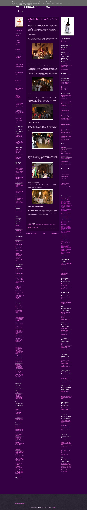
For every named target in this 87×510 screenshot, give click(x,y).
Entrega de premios (65, 365)
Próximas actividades (65, 156)
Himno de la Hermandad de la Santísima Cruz (18, 174)
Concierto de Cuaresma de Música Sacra (19, 185)
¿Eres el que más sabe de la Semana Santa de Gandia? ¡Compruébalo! (66, 102)
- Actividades (17, 70)
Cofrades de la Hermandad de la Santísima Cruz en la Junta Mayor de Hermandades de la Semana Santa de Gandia (19, 350)
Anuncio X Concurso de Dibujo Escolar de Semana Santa (66, 421)
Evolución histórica (18, 268)
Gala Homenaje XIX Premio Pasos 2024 (19, 279)
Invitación (17, 225)
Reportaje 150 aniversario (18, 158)
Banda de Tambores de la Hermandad (19, 180)
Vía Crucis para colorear (65, 124)
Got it (73, 3)
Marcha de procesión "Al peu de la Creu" (19, 172)
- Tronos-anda (18, 47)
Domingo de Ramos (48, 224)
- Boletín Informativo (65, 171)
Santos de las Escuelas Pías (18, 438)
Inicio (44, 233)
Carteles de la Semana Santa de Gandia (18, 327)
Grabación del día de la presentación (19, 232)
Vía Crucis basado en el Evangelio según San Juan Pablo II (66, 121)
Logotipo (17, 241)
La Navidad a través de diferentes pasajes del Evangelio (19, 472)
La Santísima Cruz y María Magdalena (19, 136)
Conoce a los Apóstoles (65, 132)
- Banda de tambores (19, 74)
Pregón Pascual (18, 449)
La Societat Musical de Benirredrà (19, 199)
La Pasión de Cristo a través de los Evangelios (19, 447)
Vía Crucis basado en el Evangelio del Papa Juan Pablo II (19, 459)
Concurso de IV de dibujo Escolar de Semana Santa (66, 332)
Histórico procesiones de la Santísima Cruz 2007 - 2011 (19, 375)
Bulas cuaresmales (19, 419)
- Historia (17, 35)
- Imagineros (17, 49)
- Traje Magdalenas (19, 59)
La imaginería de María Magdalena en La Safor (19, 142)
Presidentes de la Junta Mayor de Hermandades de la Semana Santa (19, 344)
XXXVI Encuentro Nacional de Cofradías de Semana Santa (66, 164)
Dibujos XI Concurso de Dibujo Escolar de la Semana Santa (65, 451)
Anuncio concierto (18, 244)
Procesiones (63, 155)
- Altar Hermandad (18, 82)
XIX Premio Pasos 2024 (65, 161)
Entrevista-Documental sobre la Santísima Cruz (19, 154)
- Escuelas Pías (18, 80)
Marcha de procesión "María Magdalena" (19, 169)
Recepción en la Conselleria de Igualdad (18, 287)
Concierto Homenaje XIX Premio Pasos (19, 284)
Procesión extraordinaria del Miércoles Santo (18, 254)
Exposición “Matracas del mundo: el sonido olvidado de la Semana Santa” (19, 195)
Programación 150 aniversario (18, 239)
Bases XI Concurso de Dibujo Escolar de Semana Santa (66, 443)
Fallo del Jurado (64, 328)
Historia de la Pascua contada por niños (65, 140)
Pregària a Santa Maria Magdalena (18, 427)
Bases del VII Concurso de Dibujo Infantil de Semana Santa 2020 (66, 381)
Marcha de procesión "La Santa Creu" (19, 166)
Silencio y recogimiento (17, 415)
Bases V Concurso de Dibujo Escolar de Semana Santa (66, 349)
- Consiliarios (17, 44)
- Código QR (63, 181)
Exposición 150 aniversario (18, 248)
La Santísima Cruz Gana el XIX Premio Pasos (19, 271)
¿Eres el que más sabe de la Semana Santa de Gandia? (19, 335)
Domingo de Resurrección (33, 227)
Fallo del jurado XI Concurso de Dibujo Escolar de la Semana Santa (65, 448)
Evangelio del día (18, 30)
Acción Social (63, 145)
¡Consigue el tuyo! (18, 230)
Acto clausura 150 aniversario (18, 260)
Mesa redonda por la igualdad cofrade (19, 293)
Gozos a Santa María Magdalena (19, 178)
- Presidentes (17, 40)
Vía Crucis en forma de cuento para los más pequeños (65, 113)
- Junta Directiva (18, 37)
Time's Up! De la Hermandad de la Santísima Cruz (64, 127)
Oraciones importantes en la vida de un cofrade (19, 443)
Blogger (54, 507)
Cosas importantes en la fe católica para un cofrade (66, 119)
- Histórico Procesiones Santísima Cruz (18, 96)
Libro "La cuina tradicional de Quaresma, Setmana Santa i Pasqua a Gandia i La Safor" (19, 396)
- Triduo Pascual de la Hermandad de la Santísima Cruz (19, 117)
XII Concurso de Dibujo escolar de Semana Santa (66, 464)
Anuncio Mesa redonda (18, 291)
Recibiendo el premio (19, 273)
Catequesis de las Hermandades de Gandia (18, 311)
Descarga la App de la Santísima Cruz (65, 41)
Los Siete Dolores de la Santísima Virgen (19, 440)
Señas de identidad (64, 159)
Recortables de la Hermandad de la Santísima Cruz (64, 108)
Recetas (17, 392)
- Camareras (17, 42)
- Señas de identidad (19, 64)
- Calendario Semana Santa (66, 186)
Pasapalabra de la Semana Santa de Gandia (66, 130)
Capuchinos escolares (65, 110)
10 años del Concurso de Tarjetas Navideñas (66, 83)
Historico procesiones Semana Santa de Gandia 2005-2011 (19, 379)
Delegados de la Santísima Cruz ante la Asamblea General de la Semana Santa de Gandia (19, 357)
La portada (17, 228)
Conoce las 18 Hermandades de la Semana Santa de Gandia (19, 307)
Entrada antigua (55, 233)
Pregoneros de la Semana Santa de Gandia (18, 361)
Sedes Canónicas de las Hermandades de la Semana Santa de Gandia (19, 324)
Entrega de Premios (65, 283)
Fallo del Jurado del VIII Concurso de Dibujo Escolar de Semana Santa (66, 394)
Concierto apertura (18, 242)
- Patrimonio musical (19, 72)
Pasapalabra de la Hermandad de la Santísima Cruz (64, 99)
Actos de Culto (64, 149)
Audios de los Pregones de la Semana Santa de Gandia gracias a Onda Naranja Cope (19, 366)
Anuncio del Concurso (65, 63)
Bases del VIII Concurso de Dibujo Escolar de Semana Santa (66, 397)
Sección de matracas (19, 182)
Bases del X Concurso (65, 423)
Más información (64, 288)
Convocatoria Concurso (65, 360)
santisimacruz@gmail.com (20, 503)
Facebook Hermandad (65, 271)
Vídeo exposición (18, 252)
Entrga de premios (64, 473)
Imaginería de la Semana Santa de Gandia (18, 315)
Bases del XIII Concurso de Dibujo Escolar (66, 66)
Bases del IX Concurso (65, 407)
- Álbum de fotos (18, 120)
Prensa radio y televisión (65, 153)
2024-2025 (63, 49)
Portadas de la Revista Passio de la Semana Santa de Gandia (19, 332)
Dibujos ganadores (64, 69)
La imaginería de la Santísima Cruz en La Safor (19, 139)
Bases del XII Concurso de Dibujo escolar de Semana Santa (66, 467)
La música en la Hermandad (64, 151)
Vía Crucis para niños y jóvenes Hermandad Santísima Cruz (19, 455)
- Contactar (17, 122)
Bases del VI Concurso (65, 366)
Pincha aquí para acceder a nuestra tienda (18, 211)
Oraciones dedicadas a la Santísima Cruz (19, 430)
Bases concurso (64, 334)
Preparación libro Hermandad (64, 274)
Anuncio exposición (19, 246)
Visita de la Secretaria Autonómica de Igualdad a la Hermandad (19, 297)
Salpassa (17, 409)
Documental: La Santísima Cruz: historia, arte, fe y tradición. (18, 151)
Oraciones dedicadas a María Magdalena (19, 432)
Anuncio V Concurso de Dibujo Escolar (65, 347)
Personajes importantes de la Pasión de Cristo (18, 467)
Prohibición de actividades (18, 413)
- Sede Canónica (18, 51)
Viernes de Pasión (31, 224)
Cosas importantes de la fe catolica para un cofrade (19, 452)
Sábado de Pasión (39, 224)
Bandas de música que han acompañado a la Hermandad (19, 202)
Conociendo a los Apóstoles (18, 464)
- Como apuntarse (64, 176)
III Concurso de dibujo (65, 319)
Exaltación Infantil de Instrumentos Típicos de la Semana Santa (19, 188)
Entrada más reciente (31, 233)
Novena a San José (19, 469)
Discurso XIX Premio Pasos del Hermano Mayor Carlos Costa (19, 276)
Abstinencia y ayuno (19, 417)
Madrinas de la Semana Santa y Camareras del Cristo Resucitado (19, 340)
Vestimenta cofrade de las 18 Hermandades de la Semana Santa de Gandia (19, 319)
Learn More (68, 3)
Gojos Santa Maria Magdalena (18, 435)
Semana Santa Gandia (65, 158)
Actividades (63, 105)
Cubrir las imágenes (19, 410)
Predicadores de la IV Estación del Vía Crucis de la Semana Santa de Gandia (19, 371)
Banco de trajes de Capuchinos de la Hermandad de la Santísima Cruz (64, 88)
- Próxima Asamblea (65, 174)
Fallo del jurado (64, 285)
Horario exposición (18, 250)
